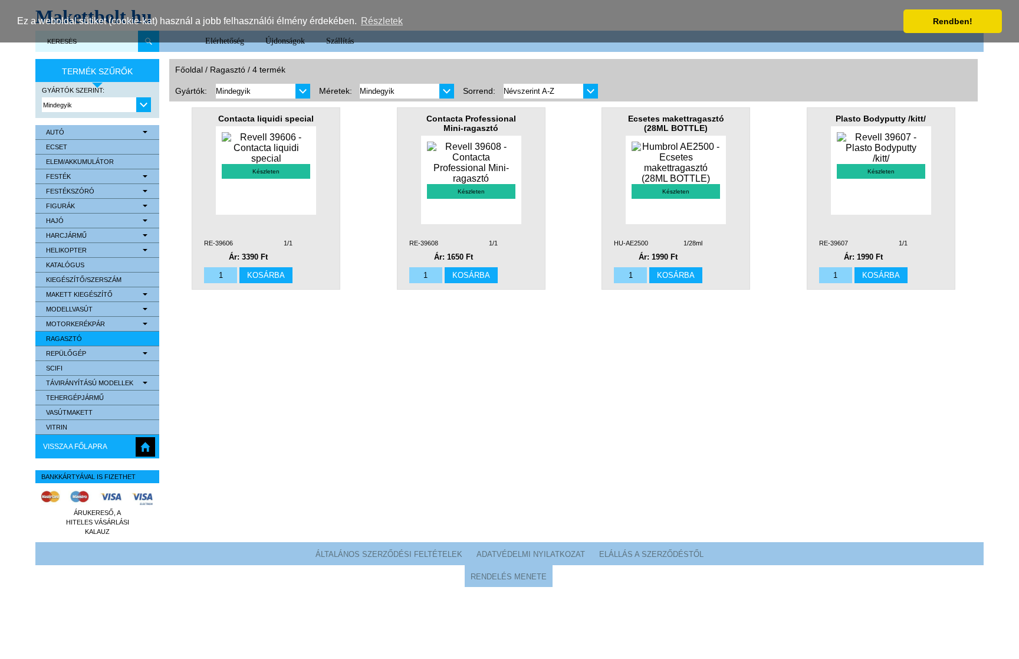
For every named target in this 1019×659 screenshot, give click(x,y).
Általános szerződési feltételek (388, 554)
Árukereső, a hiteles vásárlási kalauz (97, 522)
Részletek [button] (382, 21)
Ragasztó (64, 338)
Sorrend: (479, 91)
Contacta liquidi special (266, 118)
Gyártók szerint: (73, 90)
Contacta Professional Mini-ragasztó (471, 123)
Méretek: (335, 91)
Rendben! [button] (952, 21)
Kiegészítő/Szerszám (83, 279)
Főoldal (189, 69)
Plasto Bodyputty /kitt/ (881, 118)
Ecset (56, 146)
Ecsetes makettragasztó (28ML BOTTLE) (676, 123)
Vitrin (56, 427)
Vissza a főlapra (75, 446)
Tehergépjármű (75, 397)
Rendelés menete (509, 576)
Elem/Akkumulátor (80, 161)
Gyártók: (191, 91)
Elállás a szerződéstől (651, 554)
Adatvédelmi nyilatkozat (530, 554)
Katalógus (65, 264)
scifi (54, 368)
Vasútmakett (69, 412)
